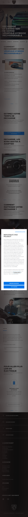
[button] (20, 231)
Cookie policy (17, 272)
